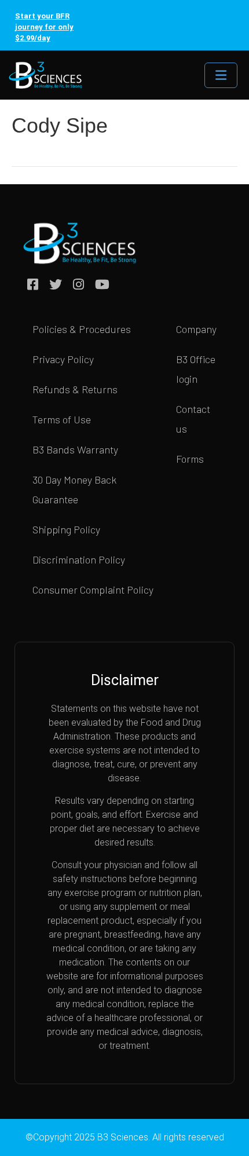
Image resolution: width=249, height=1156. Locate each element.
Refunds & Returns (75, 389)
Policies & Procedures (81, 329)
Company (196, 329)
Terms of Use (61, 419)
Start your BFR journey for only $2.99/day (44, 27)
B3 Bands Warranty (75, 449)
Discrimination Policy (78, 559)
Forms (190, 458)
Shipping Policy (66, 529)
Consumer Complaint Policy (92, 589)
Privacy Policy (63, 359)
